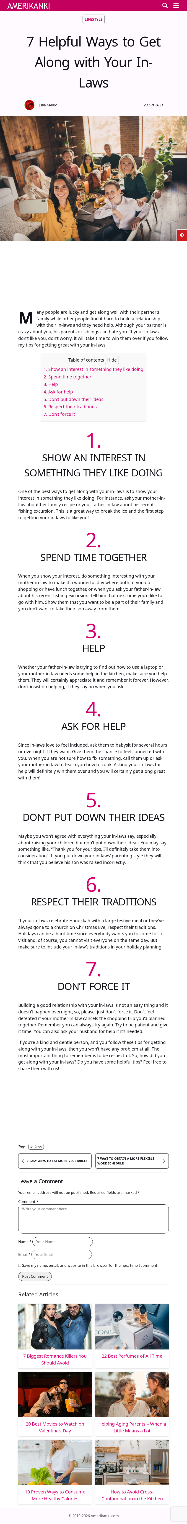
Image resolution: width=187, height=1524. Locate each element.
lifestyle (94, 19)
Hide (112, 360)
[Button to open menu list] (176, 5)
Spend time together (67, 377)
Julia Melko (48, 105)
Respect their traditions (70, 406)
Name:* (24, 1241)
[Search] (165, 5)
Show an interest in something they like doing (93, 369)
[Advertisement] (93, 273)
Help (51, 384)
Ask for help (58, 392)
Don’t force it (59, 414)
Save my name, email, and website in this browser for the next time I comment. (90, 1265)
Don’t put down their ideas (73, 399)
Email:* (24, 1254)
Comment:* (28, 1201)
